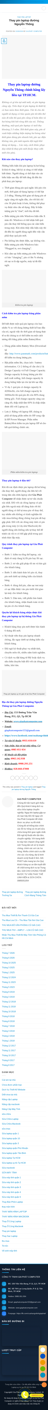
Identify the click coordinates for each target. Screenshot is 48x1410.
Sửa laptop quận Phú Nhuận (15, 1148)
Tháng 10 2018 (9, 1011)
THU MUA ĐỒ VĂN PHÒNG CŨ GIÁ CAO (21, 925)
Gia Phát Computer (34, 31)
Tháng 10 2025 (9, 963)
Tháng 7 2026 (8, 953)
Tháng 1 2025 (8, 972)
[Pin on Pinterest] (31, 778)
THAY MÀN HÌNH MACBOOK (15, 1217)
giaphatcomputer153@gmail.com (32, 2)
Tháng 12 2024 (9, 977)
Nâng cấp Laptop (10, 1099)
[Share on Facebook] (17, 778)
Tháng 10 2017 (9, 1055)
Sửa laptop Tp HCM (11, 1158)
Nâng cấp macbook (11, 1104)
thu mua (5, 1241)
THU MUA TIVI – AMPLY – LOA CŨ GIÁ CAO (22, 930)
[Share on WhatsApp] (12, 778)
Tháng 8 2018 (8, 1021)
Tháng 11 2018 (9, 1007)
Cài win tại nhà (8, 1080)
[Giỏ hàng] (44, 8)
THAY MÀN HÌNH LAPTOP (14, 1212)
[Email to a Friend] (26, 778)
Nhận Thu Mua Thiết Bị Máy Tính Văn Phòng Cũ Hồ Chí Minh (24, 936)
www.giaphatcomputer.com (27, 721)
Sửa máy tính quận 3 (11, 1187)
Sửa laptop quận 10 (11, 1138)
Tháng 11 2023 (9, 982)
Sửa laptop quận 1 (10, 1133)
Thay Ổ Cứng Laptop (11, 1221)
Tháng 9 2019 (8, 992)
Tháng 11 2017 (9, 1050)
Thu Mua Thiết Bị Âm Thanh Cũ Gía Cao (20, 915)
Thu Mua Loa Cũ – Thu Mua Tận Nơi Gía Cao (23, 920)
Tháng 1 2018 (8, 1041)
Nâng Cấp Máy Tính (11, 1109)
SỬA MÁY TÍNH (9, 1173)
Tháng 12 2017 (9, 1046)
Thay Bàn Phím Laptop (12, 1202)
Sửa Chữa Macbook (11, 1124)
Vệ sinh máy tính (9, 1251)
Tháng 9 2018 (8, 1016)
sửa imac (6, 1129)
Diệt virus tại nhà (9, 1095)
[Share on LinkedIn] (35, 778)
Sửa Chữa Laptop (10, 1119)
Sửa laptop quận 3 (10, 1143)
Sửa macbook (8, 1168)
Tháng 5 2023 (8, 987)
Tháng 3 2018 (8, 1031)
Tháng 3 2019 (8, 997)
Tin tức (5, 1246)
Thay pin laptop (24, 17)
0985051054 (37, 1395)
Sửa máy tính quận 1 (11, 1177)
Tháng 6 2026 (8, 958)
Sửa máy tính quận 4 (11, 1192)
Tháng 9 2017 (8, 1060)
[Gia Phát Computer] (24, 1336)
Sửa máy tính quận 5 (11, 1197)
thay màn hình (8, 1207)
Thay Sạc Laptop (9, 1236)
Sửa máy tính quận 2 (11, 1182)
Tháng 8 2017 (8, 1065)
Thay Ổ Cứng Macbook (12, 1226)
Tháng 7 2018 (8, 1026)
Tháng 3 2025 (8, 967)
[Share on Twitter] (22, 778)
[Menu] (3, 8)
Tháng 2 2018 (8, 1036)
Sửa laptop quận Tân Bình (14, 1153)
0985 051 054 (11, 2)
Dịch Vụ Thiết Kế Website (13, 1090)
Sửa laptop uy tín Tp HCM (14, 1163)
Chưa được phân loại (12, 1085)
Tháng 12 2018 (9, 1002)
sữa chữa (6, 1114)
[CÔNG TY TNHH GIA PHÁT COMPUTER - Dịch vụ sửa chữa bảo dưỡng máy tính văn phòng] (24, 8)
